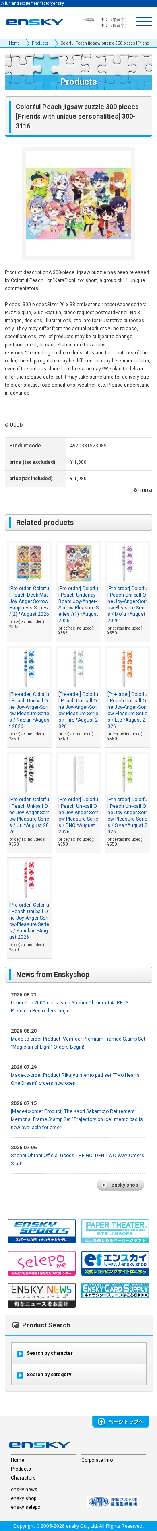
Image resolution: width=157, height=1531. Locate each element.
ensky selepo (25, 1507)
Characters (23, 1478)
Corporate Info (97, 1460)
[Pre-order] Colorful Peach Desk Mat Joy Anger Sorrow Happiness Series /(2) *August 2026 (29, 601)
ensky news (24, 1489)
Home (14, 43)
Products (40, 43)
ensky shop (23, 1498)
